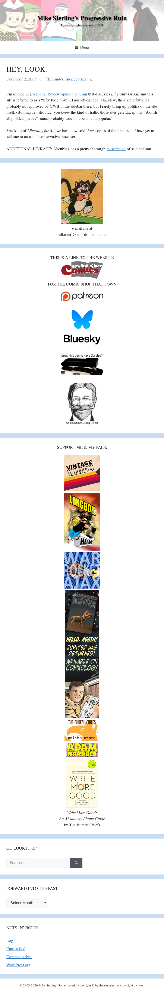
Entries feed (15, 948)
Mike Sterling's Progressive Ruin (82, 17)
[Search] (76, 863)
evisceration (116, 148)
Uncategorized (76, 79)
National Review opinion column (60, 94)
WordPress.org (18, 964)
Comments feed (19, 956)
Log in (12, 940)
